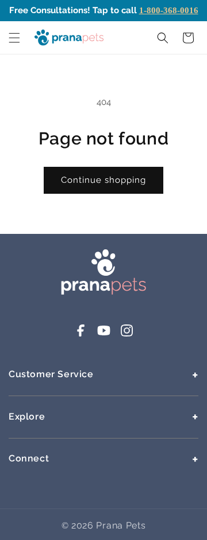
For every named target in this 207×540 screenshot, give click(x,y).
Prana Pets (120, 525)
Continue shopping (103, 180)
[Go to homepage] (103, 292)
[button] (14, 37)
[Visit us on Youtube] (104, 335)
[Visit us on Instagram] (127, 335)
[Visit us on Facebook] (81, 335)
